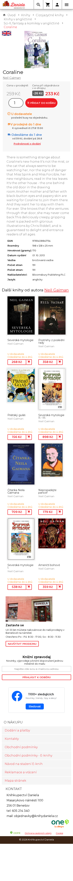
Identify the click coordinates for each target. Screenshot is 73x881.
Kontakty (12, 739)
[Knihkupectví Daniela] (14, 5)
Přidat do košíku (43, 102)
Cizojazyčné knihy (50, 15)
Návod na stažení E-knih (24, 764)
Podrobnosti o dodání (27, 143)
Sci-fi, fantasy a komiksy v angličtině (31, 23)
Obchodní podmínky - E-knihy (28, 755)
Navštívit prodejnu (22, 643)
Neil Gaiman (12, 78)
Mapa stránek (15, 780)
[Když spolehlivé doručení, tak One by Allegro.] (60, 827)
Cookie (59, 833)
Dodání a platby (17, 730)
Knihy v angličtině (18, 19)
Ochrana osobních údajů (38, 833)
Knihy (25, 15)
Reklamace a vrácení (21, 772)
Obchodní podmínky (21, 747)
